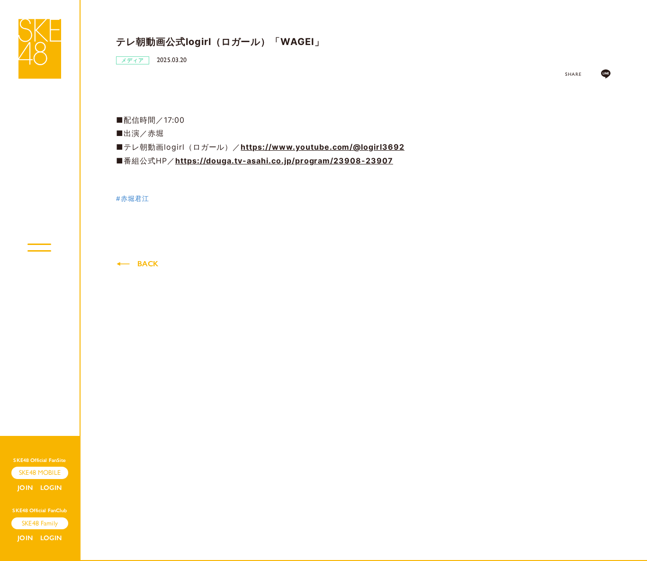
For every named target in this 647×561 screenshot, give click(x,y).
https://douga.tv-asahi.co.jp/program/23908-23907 (284, 160)
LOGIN (51, 488)
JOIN (25, 488)
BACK (147, 263)
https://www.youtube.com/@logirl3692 (322, 147)
